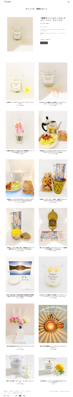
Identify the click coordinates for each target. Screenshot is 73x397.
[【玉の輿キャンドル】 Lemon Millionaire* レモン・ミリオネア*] (53, 367)
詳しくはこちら (44, 42)
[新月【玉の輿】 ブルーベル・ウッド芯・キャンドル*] (20, 367)
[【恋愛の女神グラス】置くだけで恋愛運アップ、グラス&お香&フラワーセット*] (20, 130)
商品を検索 (5, 391)
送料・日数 (28, 391)
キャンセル (23, 391)
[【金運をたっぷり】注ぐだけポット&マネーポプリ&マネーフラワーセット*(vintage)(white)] (20, 178)
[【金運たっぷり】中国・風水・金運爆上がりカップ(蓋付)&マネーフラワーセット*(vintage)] (20, 227)
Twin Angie (55, 391)
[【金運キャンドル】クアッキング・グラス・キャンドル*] (20, 81)
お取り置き (17, 391)
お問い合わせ (11, 391)
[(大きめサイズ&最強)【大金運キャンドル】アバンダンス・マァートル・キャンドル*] (53, 81)
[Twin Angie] (8, 2)
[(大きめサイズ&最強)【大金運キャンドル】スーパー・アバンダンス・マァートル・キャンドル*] (53, 274)
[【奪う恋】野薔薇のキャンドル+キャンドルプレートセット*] (53, 323)
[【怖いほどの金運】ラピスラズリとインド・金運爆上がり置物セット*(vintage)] (53, 227)
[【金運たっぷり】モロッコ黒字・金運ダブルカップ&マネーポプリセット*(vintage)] (53, 178)
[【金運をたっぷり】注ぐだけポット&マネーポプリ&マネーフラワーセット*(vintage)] (53, 130)
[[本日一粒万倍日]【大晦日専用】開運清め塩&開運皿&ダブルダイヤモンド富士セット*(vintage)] (20, 274)
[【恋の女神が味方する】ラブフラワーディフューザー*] (20, 323)
